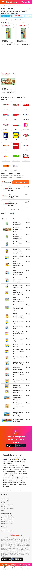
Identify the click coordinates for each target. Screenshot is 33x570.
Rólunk (3, 506)
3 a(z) (7, 23)
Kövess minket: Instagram (7, 519)
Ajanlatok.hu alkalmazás (7, 504)
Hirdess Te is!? (5, 499)
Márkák (3, 502)
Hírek (2, 510)
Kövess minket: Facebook (7, 517)
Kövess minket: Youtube (7, 521)
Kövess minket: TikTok (7, 523)
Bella (14, 5)
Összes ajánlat (7, 5)
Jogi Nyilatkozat (26, 564)
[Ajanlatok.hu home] (11, 2)
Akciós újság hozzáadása (7, 508)
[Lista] (25, 2)
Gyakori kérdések (5, 497)
